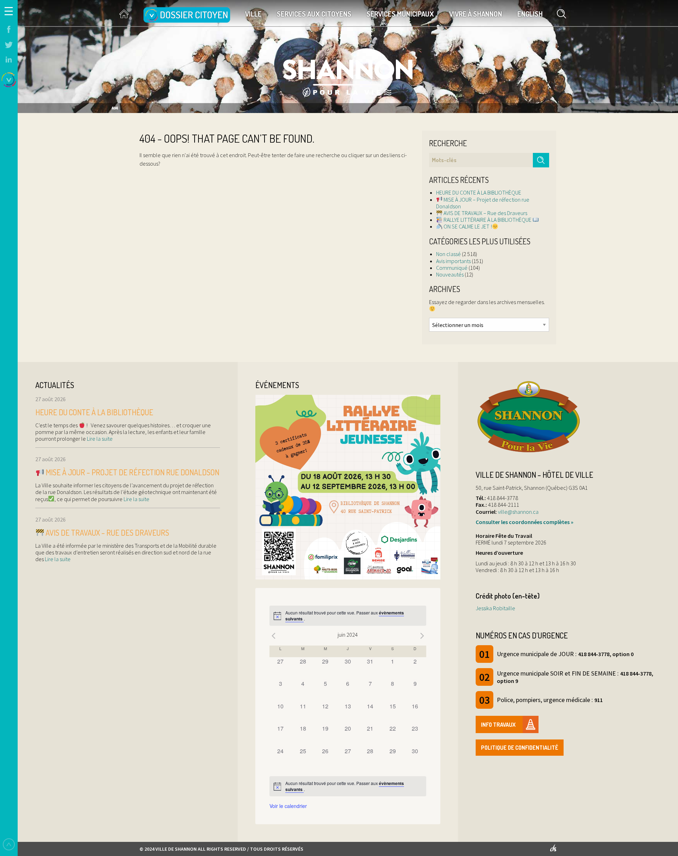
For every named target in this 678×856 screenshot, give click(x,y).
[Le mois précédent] (422, 635)
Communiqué (452, 267)
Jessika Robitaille (495, 608)
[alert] (347, 616)
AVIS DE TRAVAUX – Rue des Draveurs (484, 212)
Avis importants (453, 260)
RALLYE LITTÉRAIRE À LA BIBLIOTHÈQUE (487, 219)
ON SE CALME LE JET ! (467, 226)
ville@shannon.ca (518, 511)
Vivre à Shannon (475, 13)
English (530, 13)
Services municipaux (400, 13)
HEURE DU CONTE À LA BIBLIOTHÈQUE (478, 192)
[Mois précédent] (273, 635)
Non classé (448, 253)
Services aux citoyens (314, 13)
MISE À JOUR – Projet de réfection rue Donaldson (482, 203)
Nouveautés (450, 274)
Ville (253, 13)
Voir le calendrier (288, 805)
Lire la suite (99, 438)
